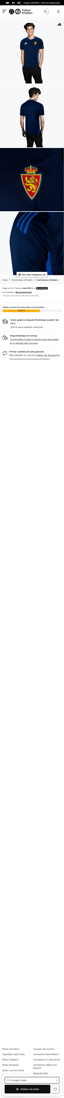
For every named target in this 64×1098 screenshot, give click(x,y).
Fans (5, 280)
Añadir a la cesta (29, 1089)
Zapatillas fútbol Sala (13, 1054)
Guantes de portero (43, 1049)
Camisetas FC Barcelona (46, 1059)
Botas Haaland (10, 1059)
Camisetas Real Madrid (45, 1054)
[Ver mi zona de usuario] (58, 12)
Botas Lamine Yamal (13, 1070)
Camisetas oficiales (21, 280)
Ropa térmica (40, 1073)
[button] (32, 339)
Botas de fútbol (10, 1049)
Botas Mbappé (10, 1064)
